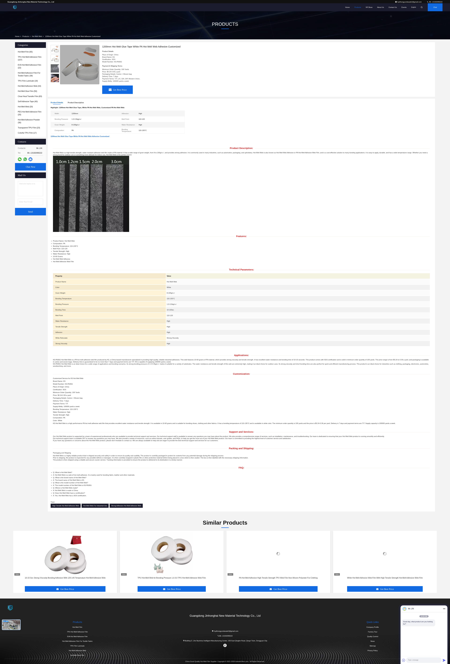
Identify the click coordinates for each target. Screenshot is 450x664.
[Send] (444, 660)
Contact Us (393, 7)
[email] (30, 159)
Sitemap (373, 646)
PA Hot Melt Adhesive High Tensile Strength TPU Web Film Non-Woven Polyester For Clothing (171, 578)
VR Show (369, 7)
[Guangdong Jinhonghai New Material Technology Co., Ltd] (15, 7)
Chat (435, 7)
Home (347, 7)
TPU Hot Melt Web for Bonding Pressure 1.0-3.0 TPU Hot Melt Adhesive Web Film (65, 578)
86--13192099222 (435, 2)
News (373, 641)
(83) (30, 96)
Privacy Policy (373, 650)
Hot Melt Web (37, 36)
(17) (27, 133)
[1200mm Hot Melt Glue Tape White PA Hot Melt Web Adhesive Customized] (79, 64)
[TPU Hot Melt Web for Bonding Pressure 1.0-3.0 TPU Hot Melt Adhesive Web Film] (65, 554)
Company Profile (372, 627)
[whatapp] (25, 159)
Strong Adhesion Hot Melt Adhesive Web (126, 506)
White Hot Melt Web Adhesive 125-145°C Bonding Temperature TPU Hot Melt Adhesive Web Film (384, 578)
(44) (29, 86)
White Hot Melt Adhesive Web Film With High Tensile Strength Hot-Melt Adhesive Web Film (278, 578)
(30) (29, 121)
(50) (27, 91)
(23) (29, 128)
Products (357, 7)
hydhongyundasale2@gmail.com (409, 2)
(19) (28, 81)
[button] (54, 81)
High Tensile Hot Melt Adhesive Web (65, 506)
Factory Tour (372, 632)
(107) (29, 58)
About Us (380, 7)
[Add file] (403, 660)
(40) (28, 101)
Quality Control (372, 636)
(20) (25, 107)
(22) (29, 66)
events (404, 7)
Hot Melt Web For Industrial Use (95, 506)
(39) (29, 74)
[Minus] (444, 608)
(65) (25, 52)
